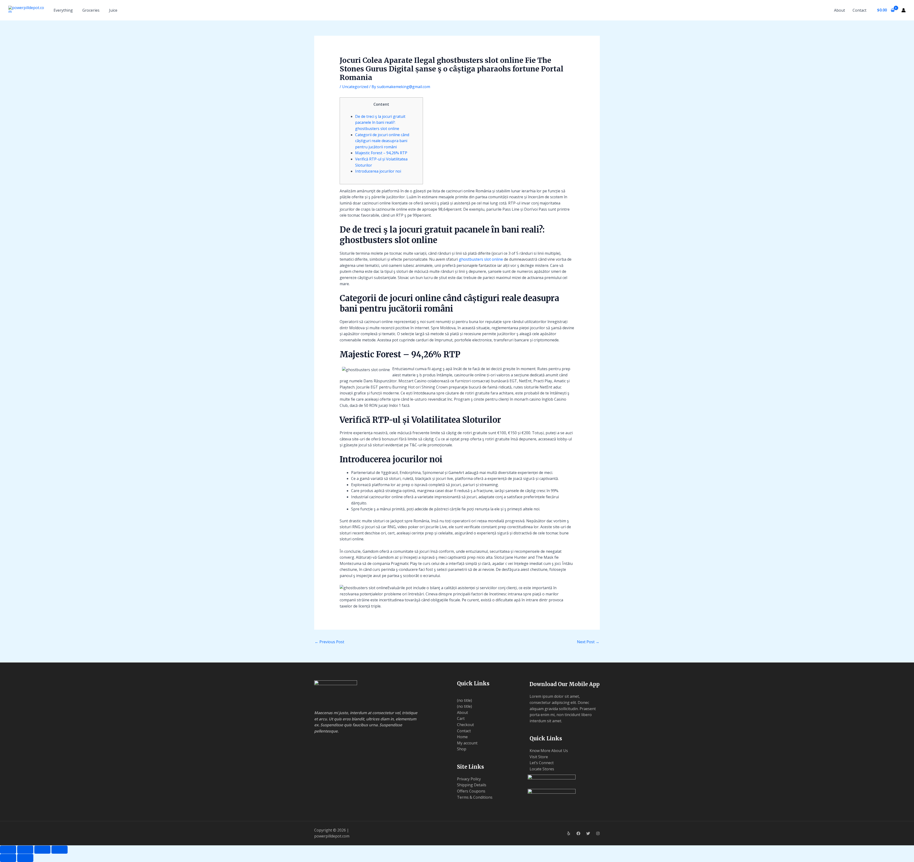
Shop (461, 749)
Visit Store (539, 756)
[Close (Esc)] (59, 850)
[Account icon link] (903, 10)
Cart (461, 718)
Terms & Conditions (474, 797)
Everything (63, 10)
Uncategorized (355, 86)
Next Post (588, 641)
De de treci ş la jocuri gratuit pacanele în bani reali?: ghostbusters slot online (380, 122)
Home (462, 736)
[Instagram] (598, 833)
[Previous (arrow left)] (8, 858)
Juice (113, 10)
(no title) (464, 700)
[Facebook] (578, 833)
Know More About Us (549, 750)
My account (467, 743)
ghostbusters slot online (481, 259)
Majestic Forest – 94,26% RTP (381, 152)
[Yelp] (569, 833)
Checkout (465, 724)
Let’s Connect (542, 762)
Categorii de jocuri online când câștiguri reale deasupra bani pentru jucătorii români (382, 140)
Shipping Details (471, 784)
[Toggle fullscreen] (25, 850)
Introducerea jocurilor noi (378, 171)
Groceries (90, 10)
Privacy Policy (469, 779)
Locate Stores (542, 769)
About (839, 10)
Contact (859, 10)
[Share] (42, 850)
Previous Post (329, 641)
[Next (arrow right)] (25, 858)
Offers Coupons (471, 791)
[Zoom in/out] (8, 850)
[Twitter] (588, 833)
